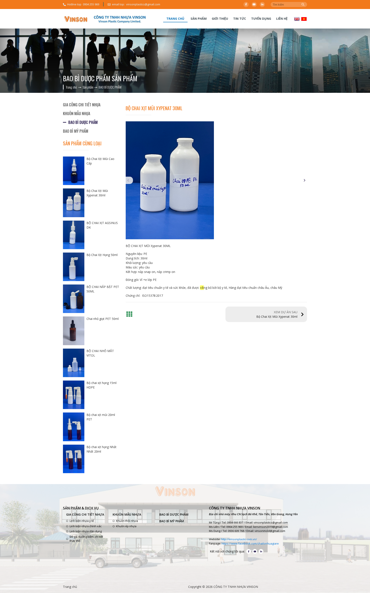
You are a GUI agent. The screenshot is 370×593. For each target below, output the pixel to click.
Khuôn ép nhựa (126, 526)
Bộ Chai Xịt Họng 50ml (102, 255)
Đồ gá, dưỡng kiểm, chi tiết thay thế (86, 539)
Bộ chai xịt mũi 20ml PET (101, 417)
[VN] (304, 19)
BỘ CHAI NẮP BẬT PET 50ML (103, 289)
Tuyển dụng (261, 19)
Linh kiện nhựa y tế (82, 521)
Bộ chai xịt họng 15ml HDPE (101, 385)
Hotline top (83, 4)
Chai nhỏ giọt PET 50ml (103, 319)
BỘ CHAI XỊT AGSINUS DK (102, 225)
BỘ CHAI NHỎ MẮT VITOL (100, 353)
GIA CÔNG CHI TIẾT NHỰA (81, 104)
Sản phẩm (199, 19)
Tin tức (239, 19)
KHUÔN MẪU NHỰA (76, 113)
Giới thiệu (220, 19)
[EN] (297, 19)
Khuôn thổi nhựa (127, 521)
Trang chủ (175, 19)
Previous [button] (129, 180)
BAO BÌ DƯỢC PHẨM (83, 122)
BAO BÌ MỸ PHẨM (75, 131)
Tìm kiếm (302, 4)
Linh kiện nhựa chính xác (85, 526)
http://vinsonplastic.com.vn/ (239, 539)
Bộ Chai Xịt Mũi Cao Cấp (100, 161)
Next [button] (303, 180)
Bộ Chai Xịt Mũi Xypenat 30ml (276, 314)
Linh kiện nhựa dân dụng (86, 531)
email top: (136, 4)
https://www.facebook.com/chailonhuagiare (250, 543)
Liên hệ (282, 19)
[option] (216, 180)
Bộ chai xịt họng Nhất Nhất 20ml (101, 449)
